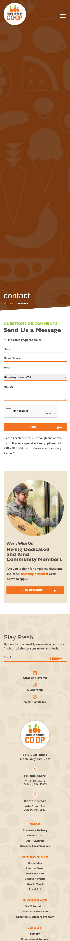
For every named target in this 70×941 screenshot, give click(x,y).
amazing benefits (34, 574)
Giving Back (35, 900)
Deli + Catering (35, 840)
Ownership (35, 687)
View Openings (32, 590)
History (35, 933)
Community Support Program (35, 916)
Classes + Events (35, 675)
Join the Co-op (35, 868)
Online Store (35, 835)
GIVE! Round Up (35, 906)
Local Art (35, 889)
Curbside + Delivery (35, 830)
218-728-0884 (35, 755)
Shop (35, 824)
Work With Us (35, 699)
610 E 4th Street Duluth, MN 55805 (35, 776)
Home (10, 303)
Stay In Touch (35, 884)
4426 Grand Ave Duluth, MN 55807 (35, 801)
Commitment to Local (35, 939)
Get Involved (35, 857)
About (35, 927)
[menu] (63, 16)
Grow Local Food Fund (35, 911)
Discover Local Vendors (35, 846)
